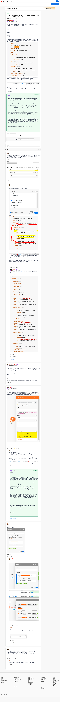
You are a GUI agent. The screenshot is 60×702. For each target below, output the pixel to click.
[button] (55, 4)
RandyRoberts (11, 20)
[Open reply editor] (23, 145)
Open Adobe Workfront (49, 8)
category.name (14, 80)
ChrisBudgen (10, 523)
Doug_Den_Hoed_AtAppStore (13, 364)
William (10, 387)
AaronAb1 (13, 470)
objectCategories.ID (19, 271)
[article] (23, 168)
